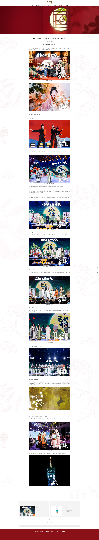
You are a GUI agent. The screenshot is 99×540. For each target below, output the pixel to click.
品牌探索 (58, 531)
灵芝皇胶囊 (36, 531)
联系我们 (63, 531)
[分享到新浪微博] (52, 522)
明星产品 (41, 531)
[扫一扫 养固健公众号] (47, 535)
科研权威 (52, 531)
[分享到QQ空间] (49, 522)
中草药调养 (47, 531)
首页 (32, 5)
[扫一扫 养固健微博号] (52, 535)
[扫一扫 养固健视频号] (49, 535)
